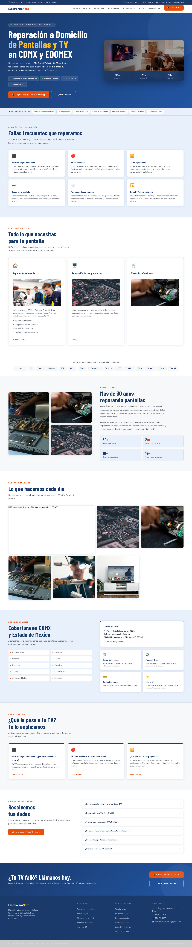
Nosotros (113, 8)
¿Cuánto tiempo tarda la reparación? (133, 840)
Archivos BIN (82, 927)
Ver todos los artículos (123, 931)
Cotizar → (76, 339)
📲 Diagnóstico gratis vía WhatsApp (28, 94)
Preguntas (154, 8)
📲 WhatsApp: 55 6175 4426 (166, 874)
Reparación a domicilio (86, 909)
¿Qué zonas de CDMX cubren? (133, 848)
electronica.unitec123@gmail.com (171, 2)
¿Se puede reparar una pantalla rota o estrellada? (133, 831)
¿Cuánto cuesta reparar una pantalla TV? (133, 804)
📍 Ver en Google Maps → (115, 641)
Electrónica (18, 9)
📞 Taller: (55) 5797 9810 (165, 883)
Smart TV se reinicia (123, 927)
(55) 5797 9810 (131, 2)
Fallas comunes (81, 8)
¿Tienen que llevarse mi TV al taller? (133, 822)
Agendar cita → (19, 339)
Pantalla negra (120, 909)
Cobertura (129, 8)
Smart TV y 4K (82, 913)
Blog (141, 8)
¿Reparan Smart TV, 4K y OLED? (133, 813)
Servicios (99, 8)
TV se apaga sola (122, 918)
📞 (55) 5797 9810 (63, 94)
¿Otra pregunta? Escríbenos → (26, 832)
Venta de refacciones (85, 922)
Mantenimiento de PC (85, 918)
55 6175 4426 (148, 2)
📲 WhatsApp (174, 7)
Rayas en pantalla (122, 922)
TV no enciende (121, 913)
